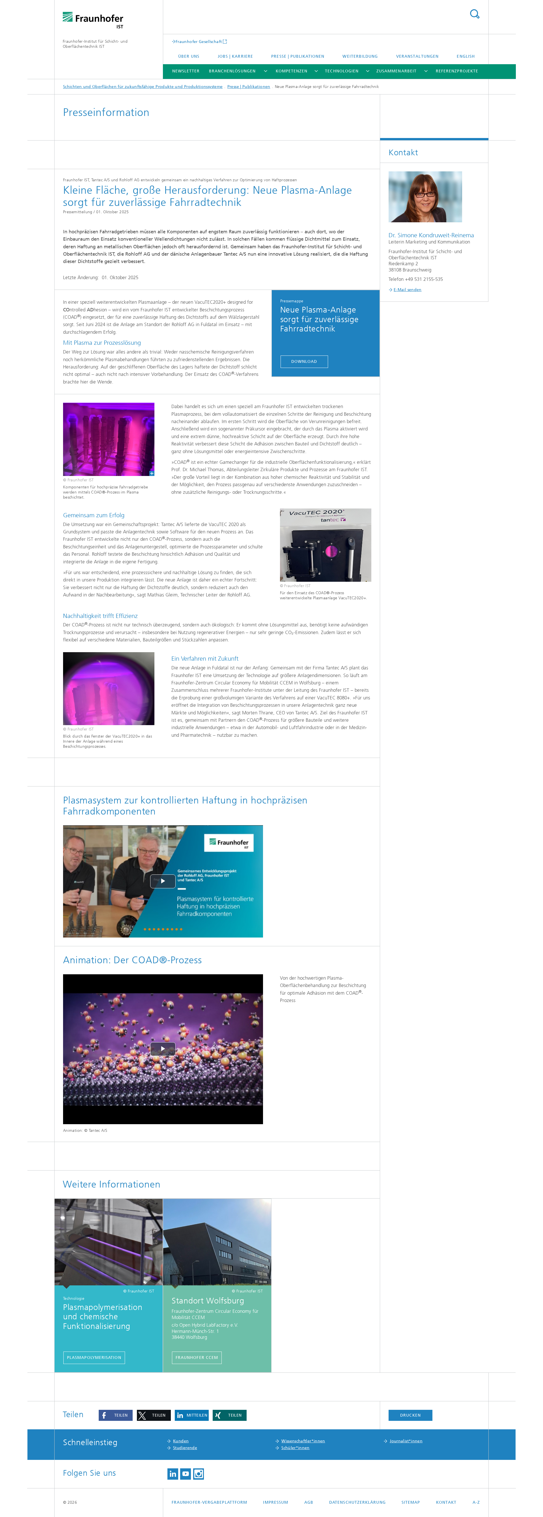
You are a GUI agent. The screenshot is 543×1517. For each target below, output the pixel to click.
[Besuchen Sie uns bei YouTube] (185, 1474)
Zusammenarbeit (396, 71)
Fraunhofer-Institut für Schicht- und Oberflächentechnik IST (95, 44)
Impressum (275, 1502)
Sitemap (411, 1502)
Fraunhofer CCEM (197, 1357)
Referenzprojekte (457, 71)
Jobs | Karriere (235, 56)
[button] (116, 1415)
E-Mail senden (408, 289)
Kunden (181, 1441)
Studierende (185, 1447)
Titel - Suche (474, 14)
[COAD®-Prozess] (108, 439)
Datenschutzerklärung (357, 1502)
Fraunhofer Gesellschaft (199, 41)
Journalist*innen (406, 1441)
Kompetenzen (292, 71)
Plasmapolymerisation (94, 1357)
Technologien (342, 71)
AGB (308, 1502)
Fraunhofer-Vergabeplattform (209, 1502)
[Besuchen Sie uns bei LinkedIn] (172, 1474)
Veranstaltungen (417, 56)
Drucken (410, 1415)
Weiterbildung (360, 56)
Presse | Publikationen (297, 56)
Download (304, 361)
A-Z (476, 1502)
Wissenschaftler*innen (303, 1441)
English (466, 56)
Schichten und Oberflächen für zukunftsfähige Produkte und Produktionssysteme (143, 86)
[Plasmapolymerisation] (109, 1244)
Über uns (189, 56)
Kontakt (446, 1502)
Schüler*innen (295, 1447)
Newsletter (186, 71)
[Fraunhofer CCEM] (217, 1244)
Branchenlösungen (232, 71)
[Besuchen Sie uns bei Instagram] (198, 1474)
